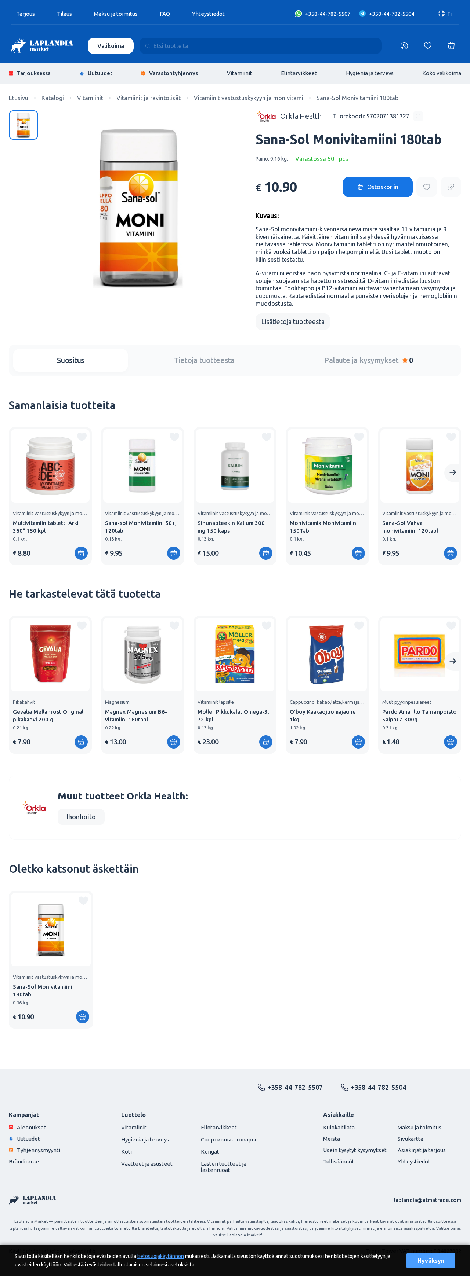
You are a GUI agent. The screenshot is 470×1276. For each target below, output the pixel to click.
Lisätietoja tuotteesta (293, 321)
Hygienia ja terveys (370, 73)
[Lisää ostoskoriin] (81, 553)
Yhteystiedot (208, 14)
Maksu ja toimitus (116, 14)
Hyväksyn (430, 1260)
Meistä (331, 1139)
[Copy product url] (451, 187)
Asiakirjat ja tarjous (422, 1150)
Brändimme (24, 1161)
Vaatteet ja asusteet (147, 1164)
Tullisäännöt (338, 1161)
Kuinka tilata (339, 1127)
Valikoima (110, 46)
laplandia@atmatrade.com (427, 1200)
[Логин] (404, 46)
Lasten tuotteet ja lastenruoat (223, 1167)
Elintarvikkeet (299, 73)
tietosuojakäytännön (160, 1256)
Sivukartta (410, 1139)
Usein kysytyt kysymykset (355, 1150)
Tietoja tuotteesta (204, 360)
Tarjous (25, 14)
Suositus (70, 360)
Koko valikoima (441, 73)
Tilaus (64, 14)
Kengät (210, 1151)
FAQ (165, 14)
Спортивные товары (228, 1139)
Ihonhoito (81, 816)
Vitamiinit (239, 73)
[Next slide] (452, 473)
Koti (126, 1151)
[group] (50, 496)
